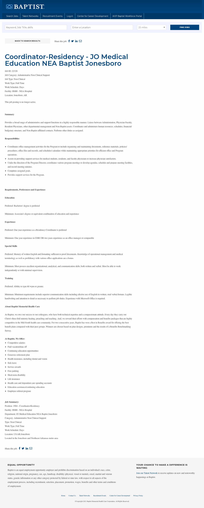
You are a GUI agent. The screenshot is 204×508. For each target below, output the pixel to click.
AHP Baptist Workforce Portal (127, 16)
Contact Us (72, 495)
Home (63, 495)
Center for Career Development (92, 16)
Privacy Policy (138, 495)
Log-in (70, 16)
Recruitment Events (52, 16)
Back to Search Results (27, 41)
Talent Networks (30, 16)
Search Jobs (12, 16)
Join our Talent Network (147, 472)
